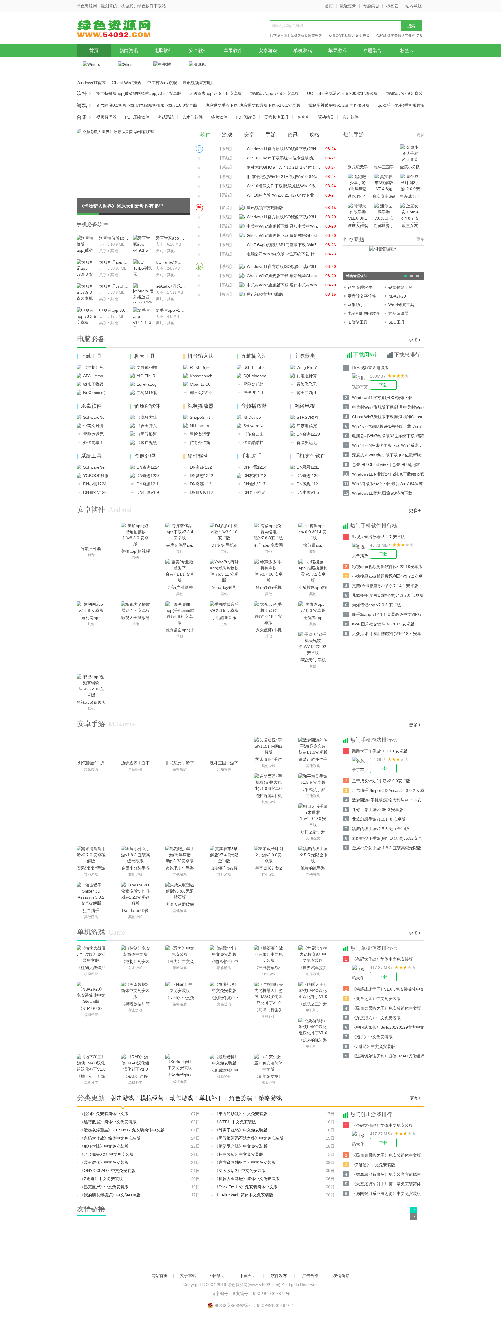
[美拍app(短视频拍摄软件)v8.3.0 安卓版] (135, 535)
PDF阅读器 (246, 117)
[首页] (121, 30)
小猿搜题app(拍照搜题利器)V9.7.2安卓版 (387, 577)
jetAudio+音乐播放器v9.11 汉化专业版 (170, 286)
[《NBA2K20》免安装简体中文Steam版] (91, 993)
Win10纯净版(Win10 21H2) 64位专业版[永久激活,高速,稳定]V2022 (284, 195)
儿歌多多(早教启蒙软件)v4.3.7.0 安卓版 (388, 595)
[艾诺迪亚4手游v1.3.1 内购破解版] (268, 746)
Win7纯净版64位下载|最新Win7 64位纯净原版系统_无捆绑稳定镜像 (387, 484)
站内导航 (413, 5)
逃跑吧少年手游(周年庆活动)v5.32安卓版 (358, 196)
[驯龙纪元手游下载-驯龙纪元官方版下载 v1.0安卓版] (180, 748)
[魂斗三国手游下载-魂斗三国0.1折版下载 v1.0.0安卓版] (224, 748)
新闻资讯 (128, 50)
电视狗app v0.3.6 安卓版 (113, 310)
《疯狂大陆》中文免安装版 (104, 1146)
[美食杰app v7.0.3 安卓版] (312, 607)
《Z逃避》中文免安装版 (373, 1046)
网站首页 (159, 1275)
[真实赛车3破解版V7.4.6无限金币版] (224, 855)
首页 (329, 5)
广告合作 (310, 1275)
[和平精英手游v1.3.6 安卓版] (312, 779)
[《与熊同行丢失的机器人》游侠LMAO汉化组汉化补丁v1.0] (268, 993)
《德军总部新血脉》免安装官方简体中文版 (386, 1175)
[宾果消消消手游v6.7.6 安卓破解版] (91, 855)
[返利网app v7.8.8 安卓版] (91, 607)
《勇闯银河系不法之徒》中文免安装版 (249, 1138)
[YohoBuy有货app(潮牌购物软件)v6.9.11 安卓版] (224, 571)
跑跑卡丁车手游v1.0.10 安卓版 (379, 751)
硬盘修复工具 (400, 287)
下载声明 (247, 1275)
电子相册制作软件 (364, 313)
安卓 (249, 134)
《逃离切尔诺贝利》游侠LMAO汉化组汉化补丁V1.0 (388, 1057)
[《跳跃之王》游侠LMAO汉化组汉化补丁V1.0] (312, 990)
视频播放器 (201, 406)
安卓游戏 (268, 50)
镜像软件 (219, 117)
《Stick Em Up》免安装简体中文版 (246, 1186)
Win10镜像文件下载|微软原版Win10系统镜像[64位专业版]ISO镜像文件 (284, 186)
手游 (271, 134)
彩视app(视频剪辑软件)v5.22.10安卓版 (387, 566)
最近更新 (348, 5)
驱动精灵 (326, 117)
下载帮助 (216, 1275)
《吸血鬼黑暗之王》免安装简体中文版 (386, 1008)
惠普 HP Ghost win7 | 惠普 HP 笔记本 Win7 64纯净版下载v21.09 (386, 465)
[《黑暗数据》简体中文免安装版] (135, 990)
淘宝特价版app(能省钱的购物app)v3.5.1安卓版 (138, 93)
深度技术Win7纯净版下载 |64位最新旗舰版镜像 (386, 456)
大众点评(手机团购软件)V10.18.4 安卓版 (386, 634)
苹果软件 (233, 50)
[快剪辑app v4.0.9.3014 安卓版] (312, 532)
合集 (82, 117)
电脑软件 (163, 50)
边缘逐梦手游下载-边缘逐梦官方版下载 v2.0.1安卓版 (252, 105)
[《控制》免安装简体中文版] (135, 951)
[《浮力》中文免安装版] (179, 951)
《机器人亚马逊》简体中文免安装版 (247, 1178)
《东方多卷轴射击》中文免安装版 (245, 1162)
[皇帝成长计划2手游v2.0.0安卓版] (268, 855)
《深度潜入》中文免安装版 (376, 1017)
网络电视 (304, 406)
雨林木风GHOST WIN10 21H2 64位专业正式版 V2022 (284, 167)
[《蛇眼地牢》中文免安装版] (224, 951)
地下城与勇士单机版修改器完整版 (296, 36)
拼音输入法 (201, 356)
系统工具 (91, 456)
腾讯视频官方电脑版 (197, 82)
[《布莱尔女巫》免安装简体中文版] (268, 1063)
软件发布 (279, 1275)
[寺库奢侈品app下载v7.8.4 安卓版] (179, 532)
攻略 (314, 134)
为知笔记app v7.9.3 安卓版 (274, 93)
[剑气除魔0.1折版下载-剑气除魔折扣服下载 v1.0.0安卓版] (91, 748)
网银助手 (356, 304)
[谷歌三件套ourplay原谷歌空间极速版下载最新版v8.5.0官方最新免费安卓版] (91, 534)
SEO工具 (396, 322)
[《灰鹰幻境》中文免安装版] (224, 987)
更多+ (415, 340)
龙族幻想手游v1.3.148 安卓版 (379, 819)
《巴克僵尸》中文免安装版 (104, 1186)
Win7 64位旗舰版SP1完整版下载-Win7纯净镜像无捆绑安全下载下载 (284, 244)
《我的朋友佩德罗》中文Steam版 (110, 1195)
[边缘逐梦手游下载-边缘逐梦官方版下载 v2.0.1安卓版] (135, 748)
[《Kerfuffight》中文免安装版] (179, 1062)
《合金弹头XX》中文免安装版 (107, 1154)
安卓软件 (198, 50)
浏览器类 (304, 356)
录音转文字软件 (362, 296)
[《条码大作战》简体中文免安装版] (361, 973)
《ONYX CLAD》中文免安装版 (107, 1170)
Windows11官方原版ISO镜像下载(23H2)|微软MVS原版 (284, 148)
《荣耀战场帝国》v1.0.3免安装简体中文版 (388, 990)
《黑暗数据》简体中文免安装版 (108, 1122)
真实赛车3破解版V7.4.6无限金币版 (384, 196)
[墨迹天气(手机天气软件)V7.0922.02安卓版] (312, 643)
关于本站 (188, 1275)
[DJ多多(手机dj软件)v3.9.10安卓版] (224, 532)
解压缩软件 (147, 406)
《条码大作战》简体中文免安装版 (382, 959)
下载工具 (91, 356)
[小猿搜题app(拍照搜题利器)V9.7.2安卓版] (312, 571)
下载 (383, 385)
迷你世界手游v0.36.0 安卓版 (384, 226)
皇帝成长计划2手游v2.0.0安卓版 (410, 196)
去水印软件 (192, 117)
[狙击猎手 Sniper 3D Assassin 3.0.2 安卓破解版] (91, 894)
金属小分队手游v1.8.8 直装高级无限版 (410, 167)
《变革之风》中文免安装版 (376, 998)
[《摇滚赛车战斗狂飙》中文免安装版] (268, 954)
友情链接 (341, 1275)
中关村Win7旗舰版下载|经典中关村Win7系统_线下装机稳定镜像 (162, 82)
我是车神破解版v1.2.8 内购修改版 (339, 105)
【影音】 (226, 207)
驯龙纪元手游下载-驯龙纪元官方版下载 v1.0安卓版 (358, 167)
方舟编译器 (398, 313)
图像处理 (144, 456)
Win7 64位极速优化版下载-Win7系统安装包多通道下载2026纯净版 (387, 446)
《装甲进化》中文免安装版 (104, 1162)
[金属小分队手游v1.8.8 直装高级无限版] (135, 855)
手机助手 (251, 456)
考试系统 (166, 117)
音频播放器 (254, 406)
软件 (82, 93)
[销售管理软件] (383, 248)
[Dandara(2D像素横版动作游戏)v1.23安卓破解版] (135, 894)
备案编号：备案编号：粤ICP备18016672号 (251, 1293)
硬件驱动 (198, 456)
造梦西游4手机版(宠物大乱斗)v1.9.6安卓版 (386, 801)
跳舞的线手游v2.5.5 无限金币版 (380, 828)
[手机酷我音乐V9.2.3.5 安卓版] (224, 607)
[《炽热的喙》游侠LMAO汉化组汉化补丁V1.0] (312, 1027)
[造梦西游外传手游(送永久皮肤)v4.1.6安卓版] (312, 746)
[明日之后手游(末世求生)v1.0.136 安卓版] (312, 815)
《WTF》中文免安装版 (235, 1122)
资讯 (292, 134)
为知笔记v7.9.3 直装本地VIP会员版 (113, 286)
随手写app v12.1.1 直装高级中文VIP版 (170, 310)
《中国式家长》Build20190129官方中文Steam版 (388, 1028)
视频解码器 (106, 117)
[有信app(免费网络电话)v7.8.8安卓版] (268, 532)
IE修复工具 (358, 322)
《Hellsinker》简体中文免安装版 (244, 1195)
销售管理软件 (360, 287)
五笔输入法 (254, 356)
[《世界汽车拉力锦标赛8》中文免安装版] (312, 954)
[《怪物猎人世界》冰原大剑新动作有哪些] (115, 131)
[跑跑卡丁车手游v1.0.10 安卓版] (361, 765)
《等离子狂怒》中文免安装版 (241, 1130)
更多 (420, 134)
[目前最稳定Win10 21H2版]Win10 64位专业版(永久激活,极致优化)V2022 (284, 176)
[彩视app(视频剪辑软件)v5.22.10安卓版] (91, 686)
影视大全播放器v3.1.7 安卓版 (378, 536)
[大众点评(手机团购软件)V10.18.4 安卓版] (268, 613)
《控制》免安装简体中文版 (104, 1113)
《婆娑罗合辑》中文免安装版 (241, 1146)
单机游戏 (302, 50)
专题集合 (371, 5)
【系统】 (226, 148)
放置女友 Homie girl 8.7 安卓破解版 (410, 226)
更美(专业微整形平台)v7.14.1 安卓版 (385, 585)
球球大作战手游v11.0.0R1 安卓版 (358, 226)
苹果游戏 (337, 50)
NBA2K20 (397, 296)
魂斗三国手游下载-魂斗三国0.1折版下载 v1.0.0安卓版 (384, 167)
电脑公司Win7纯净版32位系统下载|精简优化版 (284, 254)
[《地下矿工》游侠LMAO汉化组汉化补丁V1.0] (91, 1063)
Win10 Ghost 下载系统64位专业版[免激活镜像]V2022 (284, 158)
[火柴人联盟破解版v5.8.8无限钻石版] (179, 891)
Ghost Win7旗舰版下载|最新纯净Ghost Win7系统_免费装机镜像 (126, 82)
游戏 (82, 105)
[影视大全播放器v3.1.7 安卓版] (361, 551)
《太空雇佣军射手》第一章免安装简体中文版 (386, 1185)
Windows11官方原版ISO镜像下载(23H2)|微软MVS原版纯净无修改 (91, 82)
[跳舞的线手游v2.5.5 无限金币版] (312, 855)
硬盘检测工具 (276, 117)
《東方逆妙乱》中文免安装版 (241, 1113)
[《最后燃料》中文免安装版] (224, 1060)
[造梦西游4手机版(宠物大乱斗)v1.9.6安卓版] (268, 782)
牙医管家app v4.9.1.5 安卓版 (215, 93)
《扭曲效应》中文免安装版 (239, 1154)
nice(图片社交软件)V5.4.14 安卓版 (383, 624)
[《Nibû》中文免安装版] (179, 987)
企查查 (303, 117)
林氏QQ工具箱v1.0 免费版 (349, 36)
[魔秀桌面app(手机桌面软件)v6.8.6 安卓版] (179, 613)
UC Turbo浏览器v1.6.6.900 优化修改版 (342, 93)
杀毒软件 (91, 406)
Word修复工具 (401, 304)
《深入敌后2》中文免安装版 (240, 1170)
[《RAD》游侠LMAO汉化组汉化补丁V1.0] (135, 1063)
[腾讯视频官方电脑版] (361, 381)
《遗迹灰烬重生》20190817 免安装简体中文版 (122, 1130)
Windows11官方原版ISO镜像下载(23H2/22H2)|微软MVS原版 (382, 494)
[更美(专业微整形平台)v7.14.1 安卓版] (179, 571)
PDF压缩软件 (137, 117)
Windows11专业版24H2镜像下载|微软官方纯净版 (388, 475)
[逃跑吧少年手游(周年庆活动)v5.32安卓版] (179, 855)
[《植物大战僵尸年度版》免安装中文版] (91, 954)
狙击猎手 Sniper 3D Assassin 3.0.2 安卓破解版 (388, 791)
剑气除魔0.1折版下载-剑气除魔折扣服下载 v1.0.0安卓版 (146, 105)
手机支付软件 (310, 456)
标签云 (392, 5)
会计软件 (350, 117)
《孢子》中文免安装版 (372, 1037)
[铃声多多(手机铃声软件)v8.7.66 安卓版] (268, 571)
